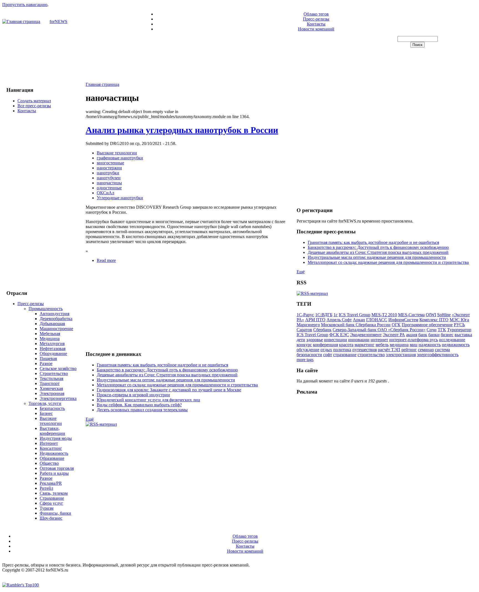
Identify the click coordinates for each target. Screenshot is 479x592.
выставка (463, 334)
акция (411, 334)
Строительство (54, 373)
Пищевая (48, 358)
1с (335, 314)
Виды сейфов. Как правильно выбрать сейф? (139, 404)
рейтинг (409, 349)
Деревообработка (56, 318)
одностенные (109, 187)
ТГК (442, 329)
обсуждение (308, 349)
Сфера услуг (51, 503)
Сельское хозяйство (58, 368)
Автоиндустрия (54, 313)
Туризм (46, 508)
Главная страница (102, 84)
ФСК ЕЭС (339, 334)
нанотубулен (109, 177)
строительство (371, 354)
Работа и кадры (54, 473)
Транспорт (50, 383)
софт (327, 354)
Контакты (316, 24)
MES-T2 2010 (384, 314)
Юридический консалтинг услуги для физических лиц (148, 399)
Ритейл (46, 488)
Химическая (51, 388)
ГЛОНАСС (376, 319)
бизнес (447, 334)
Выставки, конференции (52, 431)
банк (422, 334)
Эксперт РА (394, 334)
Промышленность (46, 308)
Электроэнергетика (58, 398)
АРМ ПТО (315, 319)
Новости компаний (316, 29)
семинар (426, 349)
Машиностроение (56, 328)
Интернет (49, 443)
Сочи (432, 329)
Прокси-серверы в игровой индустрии (133, 394)
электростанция (401, 354)
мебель (382, 344)
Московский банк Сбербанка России (356, 324)
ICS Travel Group (354, 314)
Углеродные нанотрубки (120, 197)
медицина (399, 344)
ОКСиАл (105, 192)
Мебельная (50, 333)
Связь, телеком (54, 493)
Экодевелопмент (366, 334)
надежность (430, 344)
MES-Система (411, 314)
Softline (444, 314)
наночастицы (109, 182)
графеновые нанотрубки (120, 157)
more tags (305, 359)
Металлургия (52, 343)
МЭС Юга (459, 319)
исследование (452, 339)
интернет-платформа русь (413, 339)
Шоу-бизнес (51, 518)
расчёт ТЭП (389, 349)
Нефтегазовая (52, 348)
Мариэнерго (308, 324)
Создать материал (34, 100)
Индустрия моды (56, 438)
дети (301, 339)
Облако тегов (316, 14)
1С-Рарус (305, 314)
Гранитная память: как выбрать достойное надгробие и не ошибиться (162, 365)
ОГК (396, 324)
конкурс (304, 344)
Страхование (52, 498)
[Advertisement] (239, 65)
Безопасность (52, 408)
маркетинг (364, 344)
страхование (344, 354)
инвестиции (335, 339)
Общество (49, 463)
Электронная (52, 393)
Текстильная (51, 378)
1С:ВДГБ (323, 314)
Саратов (304, 329)
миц (413, 344)
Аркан (359, 319)
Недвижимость (54, 453)
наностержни (109, 167)
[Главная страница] (21, 21)
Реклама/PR (51, 483)
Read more (106, 260)
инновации (359, 339)
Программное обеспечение (427, 324)
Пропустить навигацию (24, 4)
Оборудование (53, 353)
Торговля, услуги (45, 403)
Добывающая (52, 323)
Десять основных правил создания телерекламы (142, 409)
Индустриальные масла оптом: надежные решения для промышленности (166, 379)
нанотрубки (108, 172)
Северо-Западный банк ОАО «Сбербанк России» (379, 329)
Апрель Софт (339, 319)
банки (434, 334)
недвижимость (456, 344)
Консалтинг (51, 448)
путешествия (364, 349)
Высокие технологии (51, 421)
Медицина (50, 338)
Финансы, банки (55, 513)
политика (342, 349)
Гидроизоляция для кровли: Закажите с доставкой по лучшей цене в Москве (169, 389)
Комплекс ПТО (434, 319)
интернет (379, 339)
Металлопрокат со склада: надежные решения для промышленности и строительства (177, 384)
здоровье (314, 339)
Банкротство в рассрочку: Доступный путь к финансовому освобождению (167, 370)
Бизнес (46, 413)
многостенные (110, 162)
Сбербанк (322, 329)
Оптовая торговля (57, 468)
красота (346, 344)
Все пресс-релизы (34, 105)
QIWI (431, 314)
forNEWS (58, 21)
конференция (325, 344)
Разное (46, 363)
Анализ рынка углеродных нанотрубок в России (182, 130)
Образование (52, 458)
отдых (326, 349)
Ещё (90, 419)
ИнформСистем (403, 319)
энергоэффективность (437, 354)
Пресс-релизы (316, 19)
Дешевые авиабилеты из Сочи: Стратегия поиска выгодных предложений (167, 374)
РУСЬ (459, 324)
